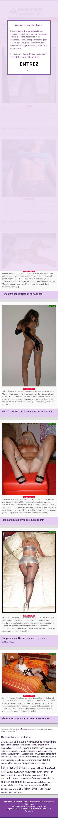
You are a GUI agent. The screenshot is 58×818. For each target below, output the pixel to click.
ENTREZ (29, 64)
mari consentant (10, 771)
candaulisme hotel (34, 747)
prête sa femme (31, 778)
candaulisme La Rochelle (19, 751)
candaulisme (7, 744)
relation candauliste (12, 781)
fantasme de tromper (19, 763)
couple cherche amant (32, 759)
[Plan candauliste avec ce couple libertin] (29, 459)
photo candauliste (19, 775)
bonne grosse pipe (45, 741)
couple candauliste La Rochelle (45, 757)
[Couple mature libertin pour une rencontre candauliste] (29, 572)
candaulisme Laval (34, 751)
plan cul (18, 778)
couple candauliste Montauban (11, 760)
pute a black (47, 778)
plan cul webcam (22, 729)
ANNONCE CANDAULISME (16, 802)
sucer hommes (13, 789)
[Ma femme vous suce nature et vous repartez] (29, 674)
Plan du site (29, 811)
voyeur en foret (15, 792)
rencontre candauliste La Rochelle (33, 785)
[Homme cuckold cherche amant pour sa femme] (29, 346)
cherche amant (34, 753)
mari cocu (46, 767)
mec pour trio (37, 771)
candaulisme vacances (16, 753)
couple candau (28, 756)
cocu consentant (48, 753)
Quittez (29, 71)
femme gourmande (38, 763)
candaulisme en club (39, 744)
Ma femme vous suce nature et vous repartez (26, 718)
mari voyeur (25, 771)
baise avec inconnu (24, 741)
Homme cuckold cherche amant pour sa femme (27, 411)
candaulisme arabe (21, 744)
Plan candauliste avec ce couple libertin (23, 519)
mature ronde (45, 729)
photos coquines (34, 775)
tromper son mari (31, 788)
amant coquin (7, 741)
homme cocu (32, 768)
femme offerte (13, 767)
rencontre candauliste (34, 782)
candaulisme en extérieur (12, 748)
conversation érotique (11, 756)
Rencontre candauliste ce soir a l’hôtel (22, 293)
